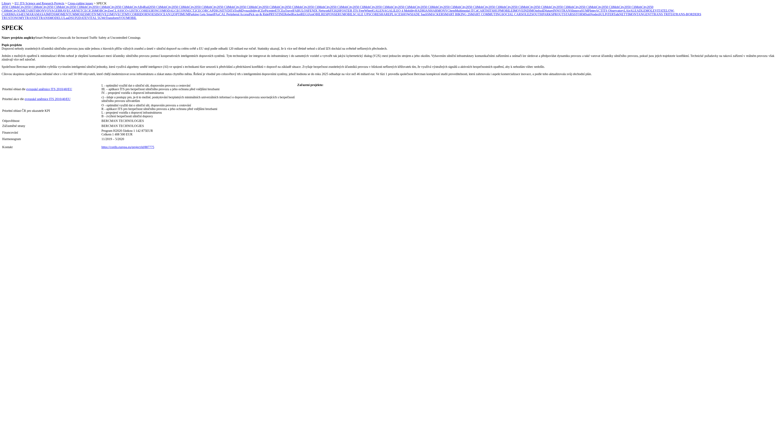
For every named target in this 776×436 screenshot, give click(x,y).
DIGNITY (220, 10)
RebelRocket (292, 14)
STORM (579, 14)
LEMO (646, 10)
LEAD (637, 10)
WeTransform (110, 18)
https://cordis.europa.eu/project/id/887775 (127, 147)
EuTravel (287, 10)
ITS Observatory (613, 10)
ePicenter (269, 10)
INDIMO (529, 10)
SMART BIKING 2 (456, 14)
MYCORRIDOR (136, 14)
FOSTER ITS (349, 10)
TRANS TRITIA (663, 14)
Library (6, 3)
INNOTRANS (562, 10)
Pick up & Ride (259, 14)
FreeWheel (366, 10)
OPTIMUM (181, 14)
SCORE (373, 14)
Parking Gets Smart (201, 14)
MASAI (41, 14)
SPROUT (557, 14)
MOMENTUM (65, 14)
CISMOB (96, 10)
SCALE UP (360, 14)
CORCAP (207, 10)
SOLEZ (526, 14)
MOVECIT (117, 14)
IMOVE (518, 10)
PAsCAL (220, 14)
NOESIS (153, 14)
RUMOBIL (345, 14)
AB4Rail (143, 7)
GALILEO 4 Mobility (400, 10)
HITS (489, 10)
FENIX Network (319, 10)
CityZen (107, 10)
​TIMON (631, 14)
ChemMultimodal (458, 10)
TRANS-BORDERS (687, 14)
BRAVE (63, 10)
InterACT (596, 10)
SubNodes (592, 14)
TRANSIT (32, 18)
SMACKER (435, 14)
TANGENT (644, 14)
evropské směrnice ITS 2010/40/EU (49, 89)
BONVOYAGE (47, 10)
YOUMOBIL (128, 18)
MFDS (51, 14)
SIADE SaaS (418, 14)
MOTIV (91, 14)
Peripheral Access (237, 14)
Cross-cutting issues (80, 3)
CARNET (75, 10)
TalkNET (620, 14)
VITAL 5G (94, 18)
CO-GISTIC (131, 10)
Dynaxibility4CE (252, 10)
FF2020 (335, 10)
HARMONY (438, 10)
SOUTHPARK (541, 14)
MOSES (80, 14)
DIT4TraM (234, 10)
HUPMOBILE (503, 10)
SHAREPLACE (390, 14)
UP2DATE (80, 18)
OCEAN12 (166, 14)
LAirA (628, 10)
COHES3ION (148, 10)
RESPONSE (329, 14)
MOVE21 (103, 14)
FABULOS (300, 10)
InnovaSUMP (581, 10)
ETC (278, 10)
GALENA (379, 10)
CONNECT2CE (189, 10)
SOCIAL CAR (511, 14)
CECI (86, 10)
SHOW (405, 14)
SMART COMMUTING (485, 14)
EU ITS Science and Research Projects (39, 3)
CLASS (118, 10)
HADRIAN (422, 10)
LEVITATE (658, 10)
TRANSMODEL (50, 18)
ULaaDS (67, 18)
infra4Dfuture (544, 10)
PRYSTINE (276, 14)
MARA (31, 14)
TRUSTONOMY (13, 18)
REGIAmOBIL (311, 14)
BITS (33, 10)
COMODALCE (168, 10)
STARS (569, 14)
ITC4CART (478, 10)
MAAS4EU (18, 14)
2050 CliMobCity (13, 7)
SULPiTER (606, 14)
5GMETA (23, 10)
